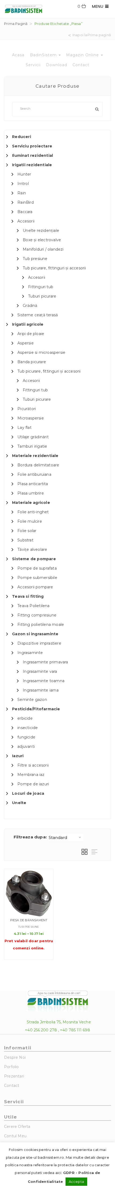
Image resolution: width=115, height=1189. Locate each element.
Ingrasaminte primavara (45, 662)
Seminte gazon (32, 699)
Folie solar (26, 530)
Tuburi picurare (42, 296)
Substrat (25, 540)
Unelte (19, 802)
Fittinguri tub (40, 286)
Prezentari (14, 1076)
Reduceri (21, 136)
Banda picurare (31, 361)
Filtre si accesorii (33, 765)
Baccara (24, 211)
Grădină (30, 305)
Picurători (26, 408)
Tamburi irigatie (32, 446)
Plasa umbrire (30, 493)
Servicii (33, 64)
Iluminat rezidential (32, 155)
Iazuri (18, 755)
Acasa (18, 55)
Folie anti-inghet (33, 512)
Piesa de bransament (29, 920)
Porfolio (11, 1066)
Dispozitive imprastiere (39, 643)
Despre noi (15, 1057)
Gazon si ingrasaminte (35, 633)
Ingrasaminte (30, 652)
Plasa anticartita (32, 483)
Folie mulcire (29, 521)
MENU (98, 6)
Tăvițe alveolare (32, 549)
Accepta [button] (76, 1181)
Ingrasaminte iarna (41, 690)
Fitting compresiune (36, 615)
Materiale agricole (31, 502)
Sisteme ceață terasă (37, 315)
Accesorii (25, 221)
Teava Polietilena (33, 605)
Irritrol (23, 183)
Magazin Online (83, 55)
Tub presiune (35, 258)
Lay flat (24, 427)
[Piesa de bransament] (28, 893)
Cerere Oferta (17, 1126)
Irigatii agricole (27, 324)
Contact (80, 64)
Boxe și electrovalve (42, 239)
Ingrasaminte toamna (43, 680)
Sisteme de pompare (34, 558)
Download (56, 64)
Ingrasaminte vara (40, 671)
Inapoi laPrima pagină (91, 35)
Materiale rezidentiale (35, 455)
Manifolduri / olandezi (43, 249)
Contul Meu (15, 1136)
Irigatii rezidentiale (32, 164)
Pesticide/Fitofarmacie (36, 709)
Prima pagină (16, 23)
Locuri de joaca (28, 793)
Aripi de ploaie (30, 333)
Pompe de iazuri (33, 784)
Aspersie (25, 343)
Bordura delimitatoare (38, 465)
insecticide (27, 727)
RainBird (25, 202)
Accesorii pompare (35, 587)
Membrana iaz (30, 774)
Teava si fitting (28, 596)
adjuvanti (26, 746)
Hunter (24, 174)
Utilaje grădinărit (33, 436)
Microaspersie (30, 418)
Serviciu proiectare (32, 146)
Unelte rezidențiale (41, 230)
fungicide (26, 737)
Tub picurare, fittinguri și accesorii (54, 268)
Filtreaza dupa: (30, 836)
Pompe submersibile (37, 577)
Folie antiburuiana (34, 474)
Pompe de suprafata (37, 568)
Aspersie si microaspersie (41, 352)
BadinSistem (44, 55)
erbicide (25, 718)
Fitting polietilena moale (40, 624)
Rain (21, 193)
